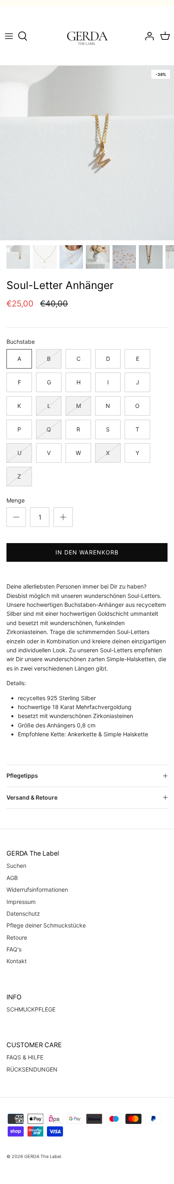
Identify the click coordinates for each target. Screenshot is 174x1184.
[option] (87, 153)
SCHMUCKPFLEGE (30, 1009)
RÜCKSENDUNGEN (31, 1069)
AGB (12, 877)
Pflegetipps (22, 775)
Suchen (16, 865)
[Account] (147, 36)
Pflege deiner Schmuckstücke (46, 925)
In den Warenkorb (87, 552)
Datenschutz (23, 913)
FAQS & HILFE (24, 1057)
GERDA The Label (42, 1156)
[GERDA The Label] (87, 36)
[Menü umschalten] (9, 36)
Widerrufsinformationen (37, 889)
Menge (15, 500)
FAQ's (13, 949)
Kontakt (16, 961)
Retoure (16, 937)
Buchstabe (20, 341)
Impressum (21, 901)
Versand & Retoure (31, 797)
